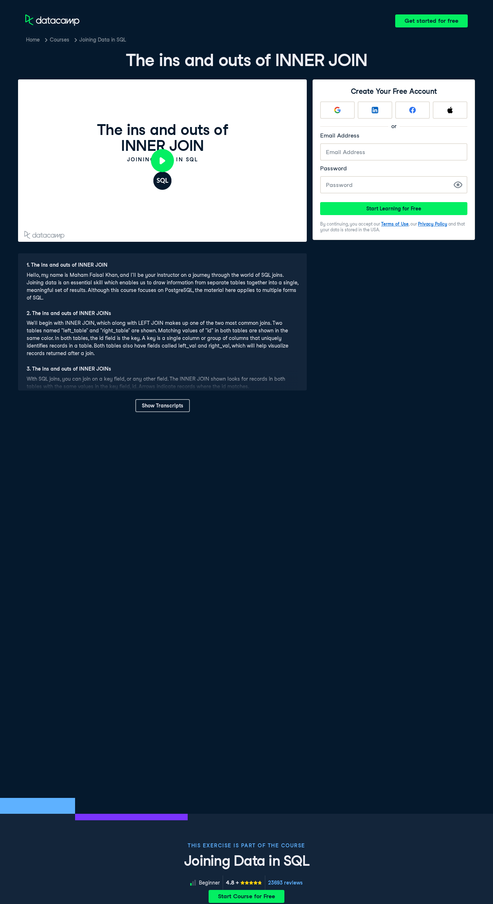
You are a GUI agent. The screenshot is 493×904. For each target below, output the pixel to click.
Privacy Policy (432, 224)
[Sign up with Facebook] (412, 110)
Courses (59, 40)
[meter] (244, 882)
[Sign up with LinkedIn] (375, 110)
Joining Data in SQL (102, 40)
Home (33, 40)
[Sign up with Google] (337, 110)
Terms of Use (395, 224)
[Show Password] (457, 184)
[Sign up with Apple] (450, 110)
